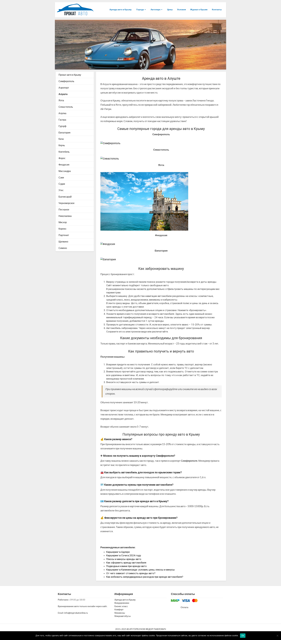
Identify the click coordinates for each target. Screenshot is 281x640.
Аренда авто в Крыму (120, 9)
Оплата (184, 607)
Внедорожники (121, 603)
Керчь (62, 145)
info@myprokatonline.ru (76, 612)
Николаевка (65, 216)
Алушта (63, 94)
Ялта (61, 100)
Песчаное (64, 209)
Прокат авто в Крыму (70, 74)
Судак (62, 183)
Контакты (217, 9)
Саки (61, 177)
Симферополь (66, 81)
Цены (170, 9)
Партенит (64, 235)
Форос (62, 158)
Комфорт (119, 609)
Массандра (65, 171)
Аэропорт (64, 87)
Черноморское (66, 203)
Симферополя (189, 460)
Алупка (62, 113)
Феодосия (64, 164)
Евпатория (64, 132)
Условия (181, 9)
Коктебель (64, 151)
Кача (61, 138)
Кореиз (62, 228)
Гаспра (62, 119)
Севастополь (66, 106)
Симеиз (63, 248)
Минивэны (119, 612)
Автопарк (155, 9)
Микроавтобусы (122, 616)
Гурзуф (62, 126)
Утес (61, 190)
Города (140, 9)
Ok (242, 635)
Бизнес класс (121, 606)
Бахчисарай (65, 196)
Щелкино (63, 241)
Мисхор (63, 222)
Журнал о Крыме (199, 9)
